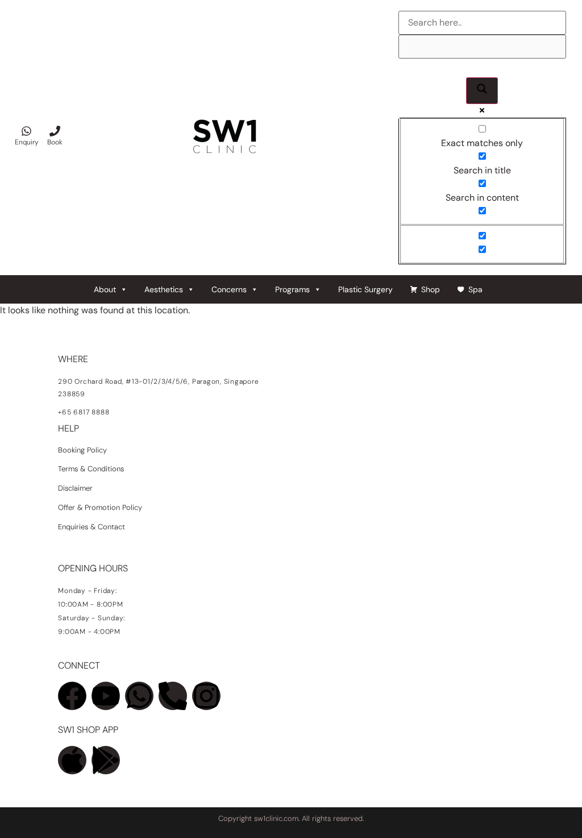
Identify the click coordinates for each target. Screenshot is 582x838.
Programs (292, 289)
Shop (430, 289)
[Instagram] (206, 696)
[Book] (54, 131)
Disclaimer (75, 488)
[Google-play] (106, 760)
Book (55, 142)
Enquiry (27, 142)
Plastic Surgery (365, 289)
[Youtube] (106, 696)
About (105, 289)
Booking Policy (82, 450)
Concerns (229, 289)
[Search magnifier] (482, 90)
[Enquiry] (26, 131)
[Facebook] (72, 696)
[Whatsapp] (139, 696)
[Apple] (72, 760)
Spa (475, 289)
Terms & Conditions (91, 469)
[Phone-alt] (173, 696)
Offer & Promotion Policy (100, 507)
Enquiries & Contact (92, 527)
